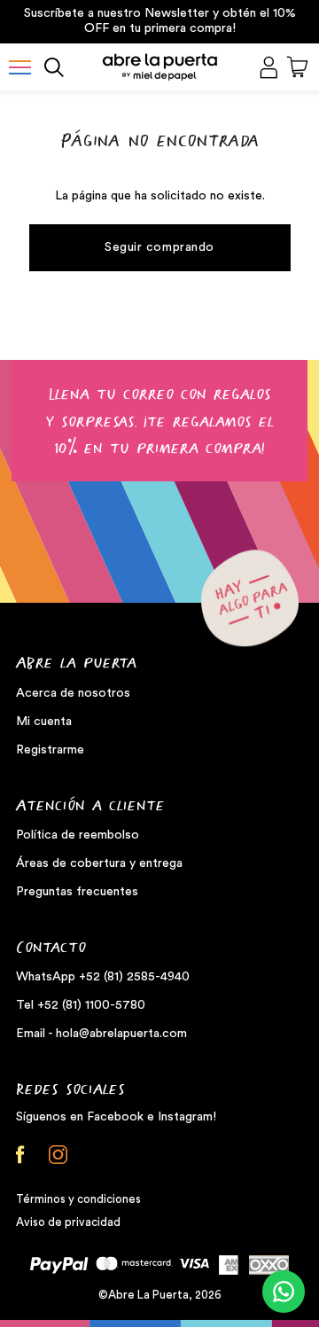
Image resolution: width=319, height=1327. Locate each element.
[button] (19, 67)
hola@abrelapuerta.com (121, 1033)
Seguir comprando (159, 247)
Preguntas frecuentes (77, 892)
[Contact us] (283, 1291)
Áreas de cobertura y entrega (99, 863)
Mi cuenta (44, 721)
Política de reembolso (77, 835)
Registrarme (50, 750)
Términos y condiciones (78, 1199)
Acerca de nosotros (73, 693)
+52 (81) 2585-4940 (134, 977)
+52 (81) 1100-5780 (91, 1005)
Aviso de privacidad (68, 1222)
